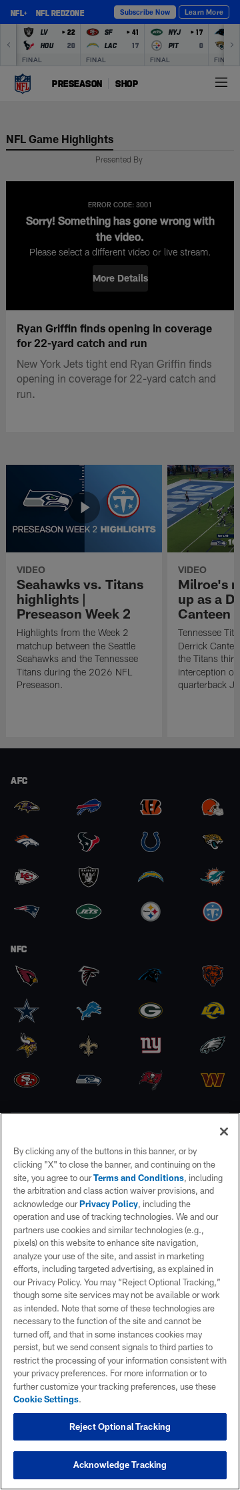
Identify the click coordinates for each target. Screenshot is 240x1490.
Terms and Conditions (138, 1177)
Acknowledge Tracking (120, 1464)
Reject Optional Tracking (120, 1426)
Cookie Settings (46, 1399)
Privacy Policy (108, 1203)
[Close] (224, 1131)
